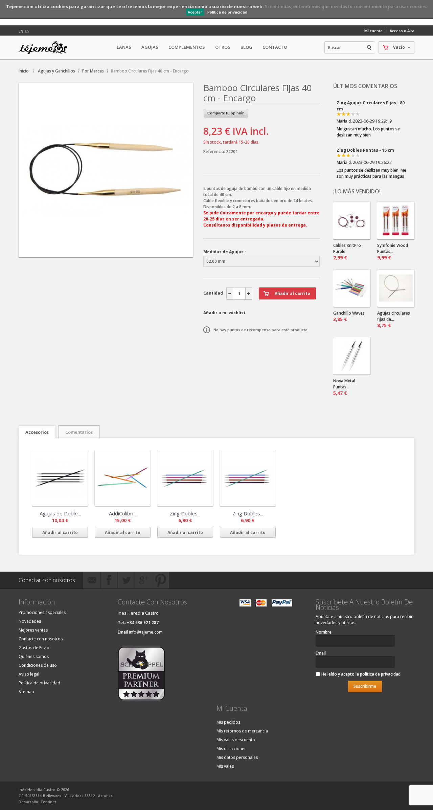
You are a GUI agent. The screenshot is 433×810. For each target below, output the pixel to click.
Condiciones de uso (38, 665)
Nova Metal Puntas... (344, 387)
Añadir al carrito (60, 532)
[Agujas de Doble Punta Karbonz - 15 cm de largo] (60, 478)
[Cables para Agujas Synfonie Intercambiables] (351, 220)
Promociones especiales (42, 612)
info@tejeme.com (146, 632)
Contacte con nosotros (41, 639)
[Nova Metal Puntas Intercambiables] (351, 356)
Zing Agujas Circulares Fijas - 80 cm (371, 106)
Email (321, 653)
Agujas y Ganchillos (56, 71)
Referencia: (214, 151)
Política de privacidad (227, 12)
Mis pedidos (228, 722)
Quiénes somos (34, 656)
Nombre (324, 632)
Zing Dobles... (185, 513)
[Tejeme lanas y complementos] (46, 47)
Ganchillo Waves (349, 316)
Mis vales (225, 766)
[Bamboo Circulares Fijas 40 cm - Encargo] (105, 251)
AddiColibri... (122, 513)
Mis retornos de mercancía (242, 731)
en (21, 31)
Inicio (24, 71)
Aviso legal (29, 674)
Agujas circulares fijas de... (393, 319)
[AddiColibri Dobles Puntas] (123, 478)
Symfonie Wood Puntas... (392, 251)
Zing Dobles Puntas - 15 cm (365, 150)
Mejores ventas (33, 630)
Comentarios (79, 432)
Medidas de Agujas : (224, 252)
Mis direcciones (231, 748)
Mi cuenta (373, 31)
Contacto (275, 47)
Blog (246, 47)
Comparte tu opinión (226, 113)
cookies (59, 6)
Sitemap (26, 692)
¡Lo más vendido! (357, 191)
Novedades (30, 621)
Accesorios (37, 432)
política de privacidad (380, 674)
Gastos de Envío (34, 648)
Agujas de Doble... (60, 513)
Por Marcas (93, 71)
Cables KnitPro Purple (347, 251)
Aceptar (195, 12)
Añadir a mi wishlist (224, 313)
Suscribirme (365, 686)
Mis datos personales (237, 757)
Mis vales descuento (235, 740)
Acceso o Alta (402, 31)
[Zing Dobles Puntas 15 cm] (185, 478)
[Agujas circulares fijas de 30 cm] (395, 288)
